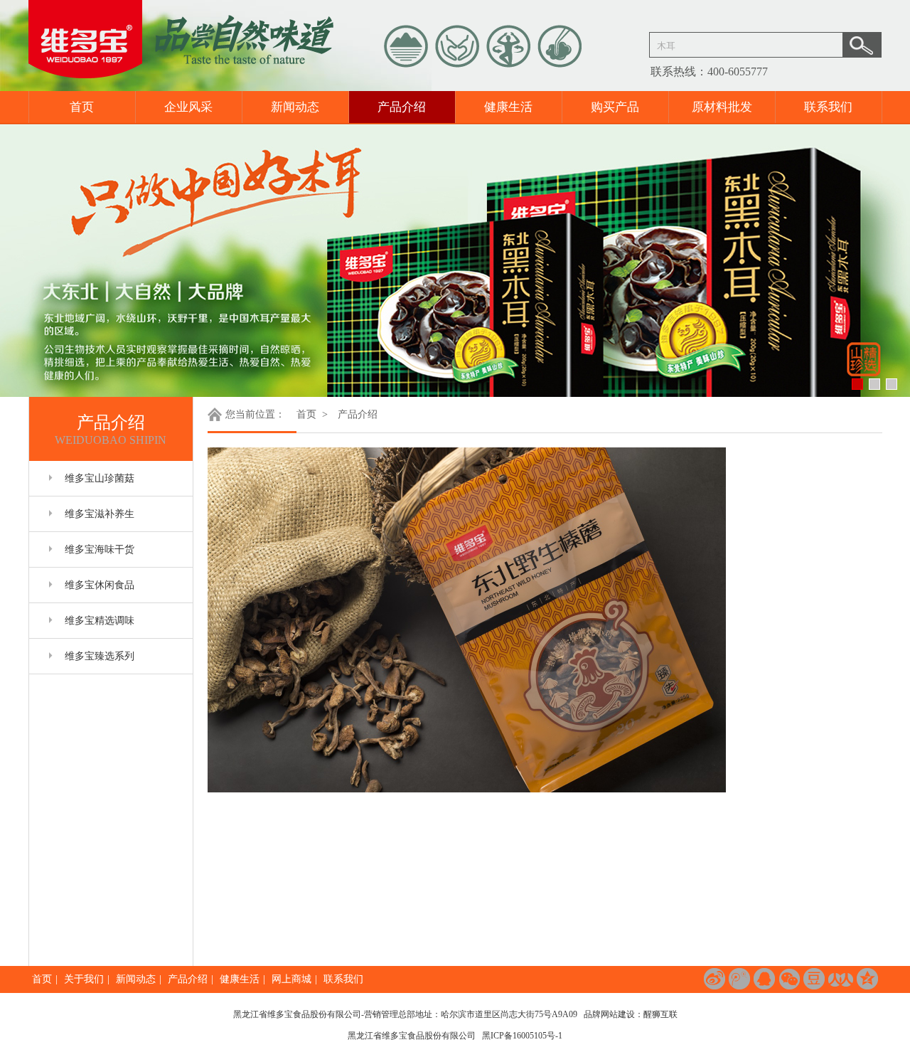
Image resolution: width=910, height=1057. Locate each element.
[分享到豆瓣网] (814, 978)
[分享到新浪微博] (714, 978)
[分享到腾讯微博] (739, 978)
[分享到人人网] (840, 978)
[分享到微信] (789, 978)
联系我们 (828, 107)
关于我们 (84, 979)
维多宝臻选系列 (99, 656)
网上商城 (291, 979)
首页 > (313, 414)
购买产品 (615, 107)
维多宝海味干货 (99, 549)
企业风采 (188, 107)
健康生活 (508, 107)
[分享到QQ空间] (867, 978)
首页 (82, 107)
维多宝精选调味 (99, 620)
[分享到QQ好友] (764, 978)
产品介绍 (402, 107)
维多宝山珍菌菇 (99, 478)
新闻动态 (295, 107)
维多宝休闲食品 (99, 585)
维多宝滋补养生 (99, 514)
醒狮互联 (660, 1014)
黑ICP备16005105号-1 (522, 1036)
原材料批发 (722, 107)
